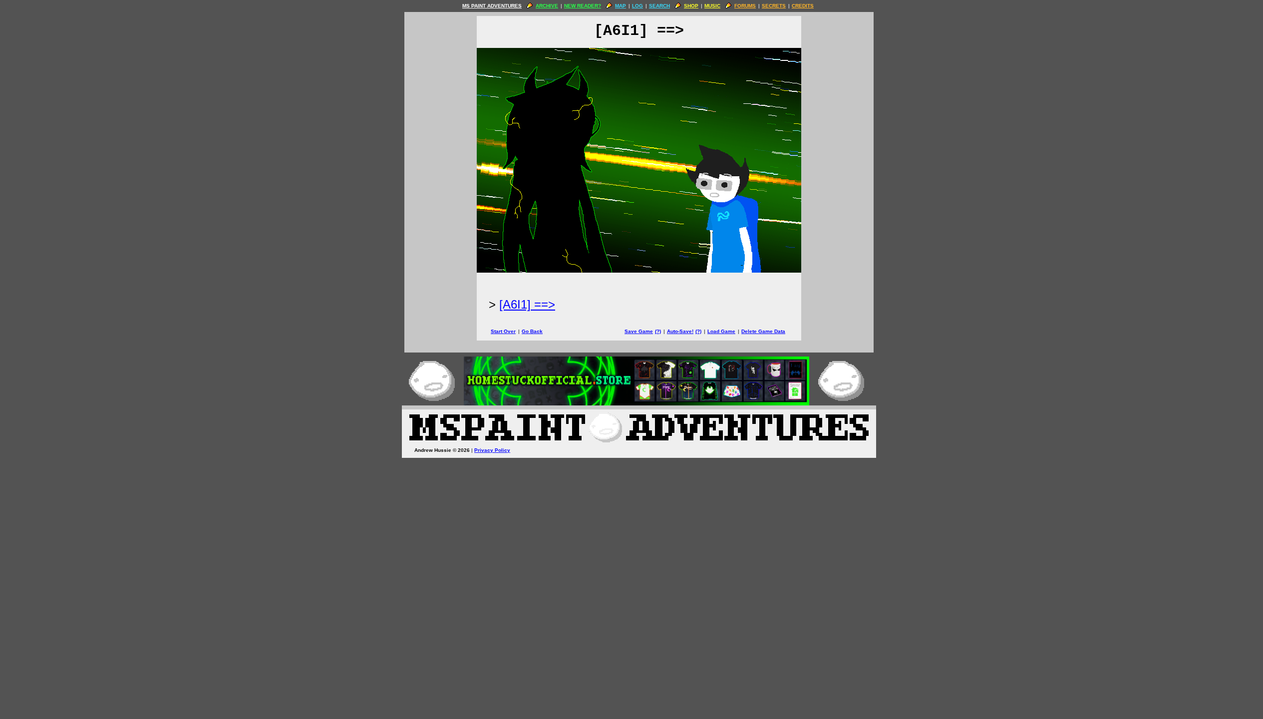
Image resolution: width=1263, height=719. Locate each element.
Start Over (503, 331)
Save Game (639, 331)
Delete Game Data (763, 331)
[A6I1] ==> (527, 304)
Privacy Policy (492, 450)
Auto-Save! (680, 331)
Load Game (721, 331)
